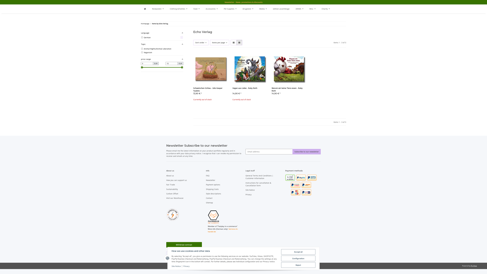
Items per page (218, 42)
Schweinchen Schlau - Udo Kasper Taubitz (207, 89)
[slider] (142, 67)
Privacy (186, 266)
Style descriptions (213, 193)
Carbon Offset (172, 193)
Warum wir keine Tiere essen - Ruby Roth (287, 89)
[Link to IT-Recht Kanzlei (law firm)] (172, 214)
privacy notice (195, 153)
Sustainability (172, 189)
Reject (298, 265)
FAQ (207, 175)
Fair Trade (170, 184)
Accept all (298, 252)
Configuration (298, 258)
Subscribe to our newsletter (306, 151)
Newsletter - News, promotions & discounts (244, 2)
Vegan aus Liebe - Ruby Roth (244, 88)
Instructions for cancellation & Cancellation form (258, 184)
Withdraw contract (184, 245)
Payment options (213, 184)
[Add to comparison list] (217, 56)
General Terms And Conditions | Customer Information (259, 176)
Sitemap (209, 202)
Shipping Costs (212, 189)
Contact (209, 198)
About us (170, 175)
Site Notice (176, 266)
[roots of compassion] (145, 8)
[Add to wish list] (224, 56)
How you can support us (176, 180)
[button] (234, 42)
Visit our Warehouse (174, 198)
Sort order (199, 42)
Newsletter (210, 180)
